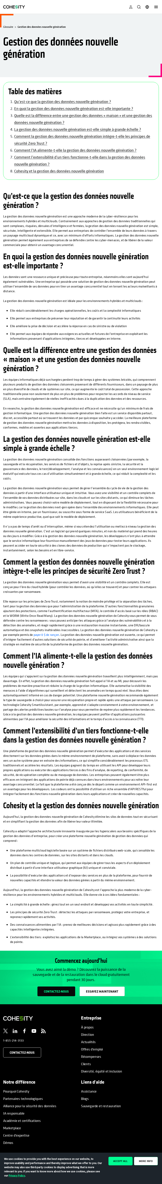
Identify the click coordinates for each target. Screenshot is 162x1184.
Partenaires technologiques (23, 1098)
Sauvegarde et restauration (101, 1106)
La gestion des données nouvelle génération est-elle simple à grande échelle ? (77, 129)
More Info (146, 1161)
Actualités (88, 1042)
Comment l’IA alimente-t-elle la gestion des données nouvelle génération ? (75, 150)
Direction (87, 1034)
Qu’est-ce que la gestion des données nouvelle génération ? (62, 101)
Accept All (120, 1161)
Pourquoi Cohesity (16, 1091)
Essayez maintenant (102, 991)
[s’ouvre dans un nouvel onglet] (5, 1032)
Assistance (89, 1091)
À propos (87, 1027)
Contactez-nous (56, 991)
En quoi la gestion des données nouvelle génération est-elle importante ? (73, 108)
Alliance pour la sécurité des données (29, 1106)
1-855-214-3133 (13, 1040)
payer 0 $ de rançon (46, 634)
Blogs (85, 1098)
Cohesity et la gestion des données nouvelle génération (59, 171)
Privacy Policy (17, 1175)
